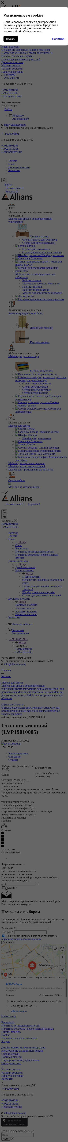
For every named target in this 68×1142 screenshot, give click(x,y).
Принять (10, 39)
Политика (58, 38)
